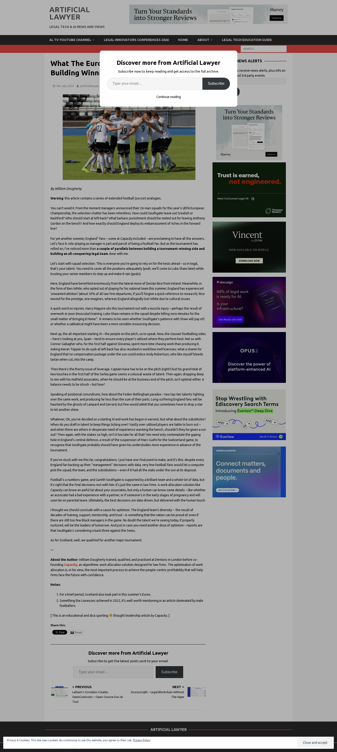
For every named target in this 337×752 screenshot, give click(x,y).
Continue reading (168, 97)
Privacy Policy (141, 740)
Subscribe (216, 83)
